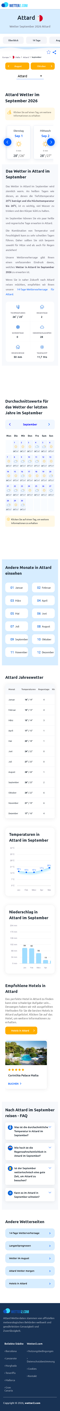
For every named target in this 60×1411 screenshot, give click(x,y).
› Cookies (32, 1368)
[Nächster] (51, 142)
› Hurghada (10, 1365)
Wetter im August (19, 1258)
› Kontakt (32, 1375)
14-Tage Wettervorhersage (24, 1233)
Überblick (13, 40)
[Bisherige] (7, 142)
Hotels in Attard (20, 1030)
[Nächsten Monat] (49, 424)
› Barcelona (10, 1351)
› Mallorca (9, 1380)
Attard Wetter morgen (21, 1270)
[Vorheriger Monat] (11, 424)
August (18, 66)
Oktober (41, 66)
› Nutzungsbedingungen (40, 1351)
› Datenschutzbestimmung (41, 1360)
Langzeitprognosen (20, 1245)
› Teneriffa (10, 1372)
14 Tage (36, 40)
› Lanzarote (10, 1358)
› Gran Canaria (8, 1389)
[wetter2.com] (14, 4)
